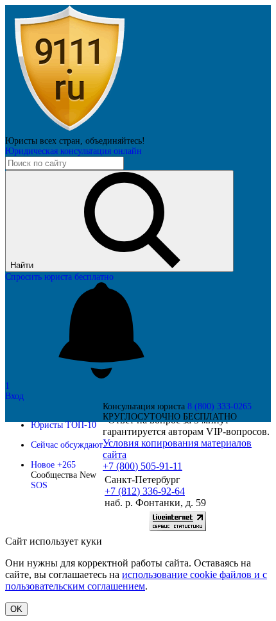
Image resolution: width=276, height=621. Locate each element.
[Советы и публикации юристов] (69, 130)
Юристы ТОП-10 (63, 425)
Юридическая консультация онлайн (73, 151)
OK (16, 609)
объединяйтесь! (115, 141)
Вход (14, 396)
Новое (53, 465)
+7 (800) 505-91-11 (142, 466)
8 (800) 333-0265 (219, 406)
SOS (39, 485)
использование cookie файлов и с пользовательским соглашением (136, 580)
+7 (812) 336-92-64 (145, 491)
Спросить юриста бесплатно (59, 277)
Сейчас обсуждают (67, 445)
